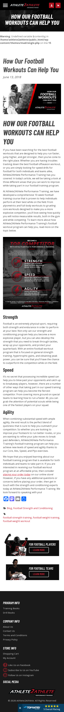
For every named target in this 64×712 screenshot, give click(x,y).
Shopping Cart (11, 653)
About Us (8, 626)
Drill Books (9, 612)
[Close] (20, 708)
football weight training (46, 517)
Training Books (11, 608)
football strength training (17, 517)
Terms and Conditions (15, 635)
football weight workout (16, 521)
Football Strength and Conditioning (33, 508)
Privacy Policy (10, 639)
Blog (9, 508)
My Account (9, 657)
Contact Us (9, 630)
